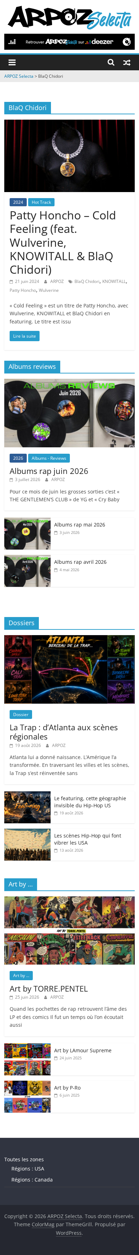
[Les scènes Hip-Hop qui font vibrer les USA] (27, 832)
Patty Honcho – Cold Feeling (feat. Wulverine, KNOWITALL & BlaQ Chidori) (63, 242)
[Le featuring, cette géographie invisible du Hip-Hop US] (27, 795)
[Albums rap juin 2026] (69, 382)
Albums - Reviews (49, 458)
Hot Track (41, 202)
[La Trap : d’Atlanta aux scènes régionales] (69, 638)
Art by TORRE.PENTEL (49, 988)
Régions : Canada (32, 1179)
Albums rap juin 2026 (49, 470)
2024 (18, 202)
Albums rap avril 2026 (80, 561)
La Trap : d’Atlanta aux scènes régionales (64, 732)
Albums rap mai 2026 (79, 524)
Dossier (21, 714)
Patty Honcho (23, 290)
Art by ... (21, 975)
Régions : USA (27, 1168)
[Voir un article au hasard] (127, 62)
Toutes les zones (24, 1159)
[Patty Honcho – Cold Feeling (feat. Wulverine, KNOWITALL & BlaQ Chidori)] (69, 124)
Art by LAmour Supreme (83, 1050)
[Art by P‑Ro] (27, 1084)
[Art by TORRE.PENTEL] (69, 900)
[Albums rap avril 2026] (27, 558)
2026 (18, 458)
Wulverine (49, 290)
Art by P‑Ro (67, 1087)
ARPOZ (57, 281)
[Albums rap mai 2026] (27, 521)
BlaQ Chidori (86, 281)
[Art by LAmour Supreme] (27, 1047)
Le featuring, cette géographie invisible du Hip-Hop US (90, 802)
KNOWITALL (114, 281)
